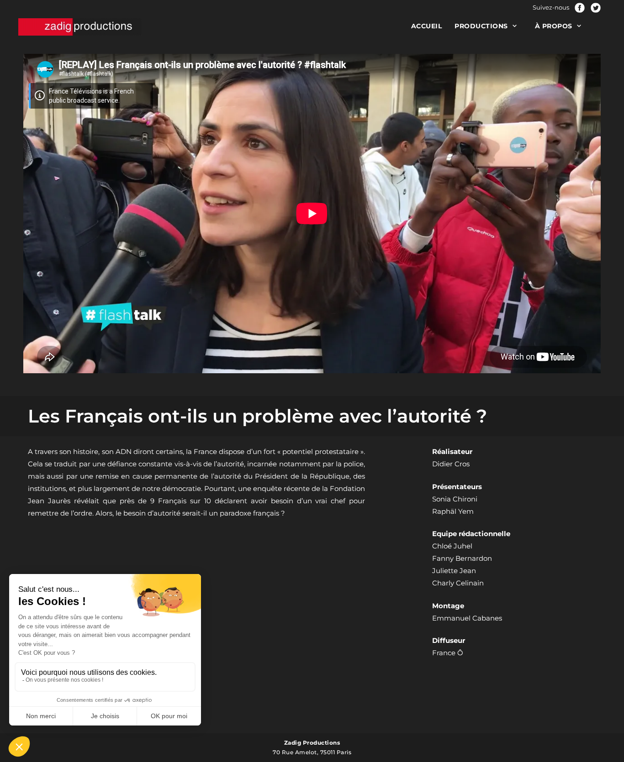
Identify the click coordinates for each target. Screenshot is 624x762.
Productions (481, 26)
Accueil (426, 26)
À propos (553, 26)
